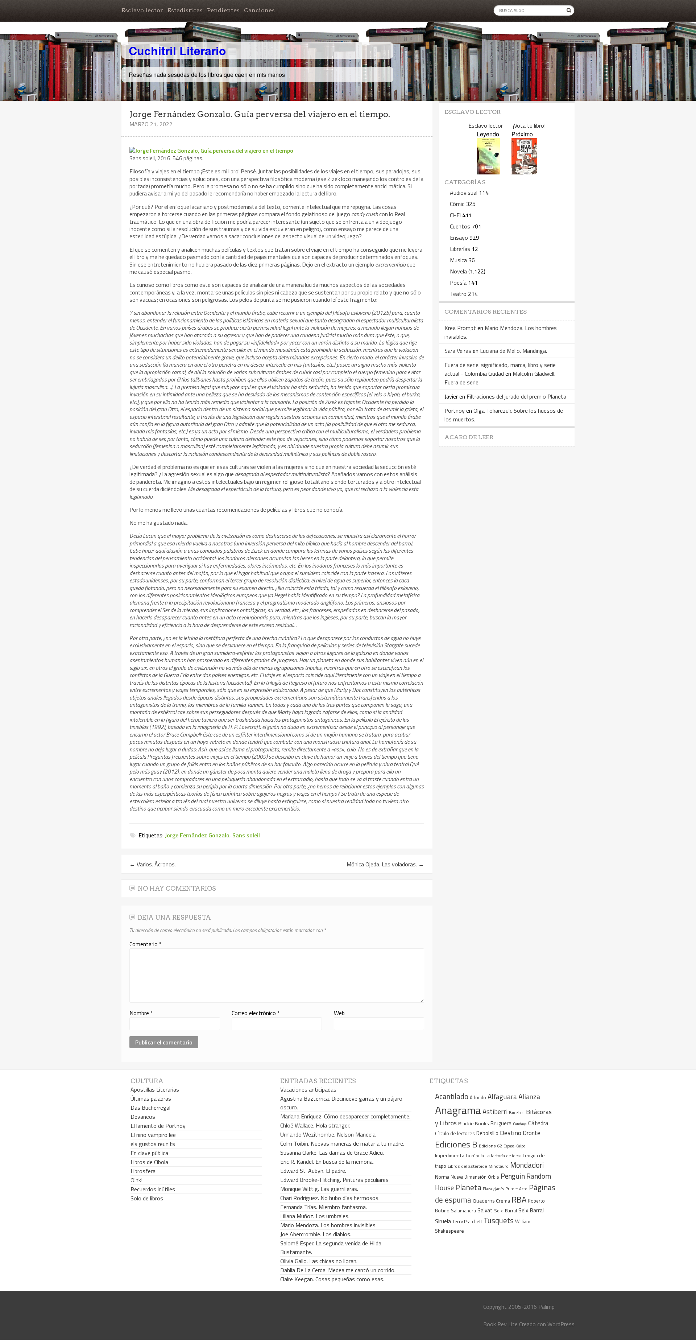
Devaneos (142, 1116)
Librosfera (143, 1171)
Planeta (468, 1187)
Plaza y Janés (493, 1189)
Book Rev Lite (500, 1324)
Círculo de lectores (455, 1133)
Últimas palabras (150, 1098)
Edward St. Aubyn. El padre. (313, 1170)
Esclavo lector (142, 10)
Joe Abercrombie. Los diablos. (315, 1234)
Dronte (531, 1132)
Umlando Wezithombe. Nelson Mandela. (328, 1134)
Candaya (520, 1124)
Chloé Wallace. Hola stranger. (315, 1125)
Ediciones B (456, 1144)
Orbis (493, 1177)
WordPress (561, 1324)
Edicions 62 (490, 1145)
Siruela (443, 1221)
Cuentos (460, 226)
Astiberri (495, 1111)
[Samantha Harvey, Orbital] (488, 172)
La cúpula (475, 1156)
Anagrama (458, 1110)
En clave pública (149, 1153)
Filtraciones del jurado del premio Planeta (516, 396)
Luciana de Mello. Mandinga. (513, 350)
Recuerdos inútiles (152, 1189)
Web (339, 1013)
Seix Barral (531, 1210)
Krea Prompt (460, 327)
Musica (458, 260)
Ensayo (459, 237)
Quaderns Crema (491, 1201)
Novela (458, 271)
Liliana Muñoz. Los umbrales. (314, 1216)
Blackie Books (473, 1123)
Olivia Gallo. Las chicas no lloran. (318, 1261)
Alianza (529, 1096)
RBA (518, 1199)
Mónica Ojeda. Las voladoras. (385, 864)
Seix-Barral (505, 1210)
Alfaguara (502, 1096)
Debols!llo (487, 1133)
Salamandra (463, 1210)
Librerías (460, 248)
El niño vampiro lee (153, 1134)
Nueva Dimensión (468, 1176)
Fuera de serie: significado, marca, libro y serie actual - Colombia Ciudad (500, 369)
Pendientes (223, 10)
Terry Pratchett (467, 1221)
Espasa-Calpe (514, 1146)
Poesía (458, 282)
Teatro (458, 293)
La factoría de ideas (503, 1156)
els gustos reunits (152, 1143)
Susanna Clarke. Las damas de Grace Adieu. (332, 1152)
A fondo (478, 1097)
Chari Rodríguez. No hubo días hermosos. (330, 1197)
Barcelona (517, 1113)
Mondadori (527, 1165)
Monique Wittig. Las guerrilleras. (319, 1188)
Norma (442, 1176)
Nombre (141, 1013)
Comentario (145, 944)
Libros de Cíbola (149, 1162)
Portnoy (454, 410)
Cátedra (538, 1122)
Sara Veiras (457, 350)
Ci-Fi (455, 215)
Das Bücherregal (150, 1107)
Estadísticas (185, 10)
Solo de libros (146, 1198)
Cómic (457, 203)
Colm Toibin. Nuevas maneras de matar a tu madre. (342, 1143)
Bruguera (500, 1123)
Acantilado (451, 1096)
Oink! (136, 1180)
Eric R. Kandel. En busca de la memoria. (327, 1161)
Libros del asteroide (467, 1166)
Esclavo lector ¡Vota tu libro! (507, 125)
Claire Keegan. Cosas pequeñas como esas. (332, 1279)
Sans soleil (246, 835)
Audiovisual (463, 192)
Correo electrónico (256, 1013)
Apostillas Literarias (154, 1089)
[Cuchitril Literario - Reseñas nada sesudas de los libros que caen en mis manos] (543, 44)
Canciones (259, 10)
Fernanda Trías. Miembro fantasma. (323, 1207)
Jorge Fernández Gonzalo (197, 835)
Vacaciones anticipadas (308, 1089)
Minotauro (499, 1166)
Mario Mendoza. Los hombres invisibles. (328, 1225)
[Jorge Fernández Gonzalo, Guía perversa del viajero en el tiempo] (211, 150)
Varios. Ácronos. (152, 864)
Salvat (485, 1210)
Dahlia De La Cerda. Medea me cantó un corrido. (337, 1270)
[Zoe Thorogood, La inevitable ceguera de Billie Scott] (524, 172)
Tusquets (499, 1220)
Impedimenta (449, 1155)
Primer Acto (516, 1189)
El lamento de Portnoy (158, 1125)
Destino (510, 1133)
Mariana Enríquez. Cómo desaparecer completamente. (345, 1116)
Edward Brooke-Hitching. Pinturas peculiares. (335, 1179)
